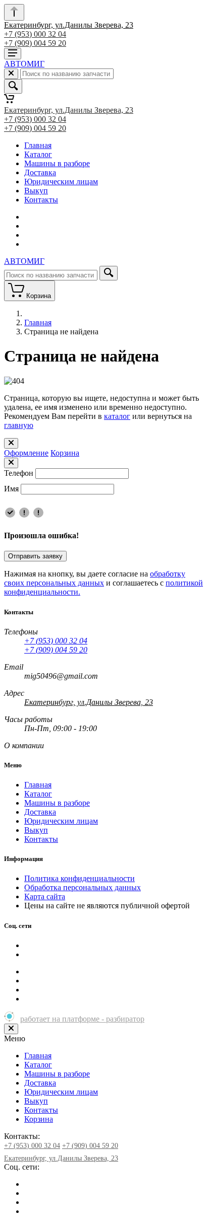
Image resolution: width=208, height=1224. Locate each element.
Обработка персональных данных (82, 887)
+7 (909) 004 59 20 (35, 43)
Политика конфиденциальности (79, 878)
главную (18, 425)
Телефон (18, 473)
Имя (11, 488)
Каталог (38, 154)
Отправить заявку (35, 556)
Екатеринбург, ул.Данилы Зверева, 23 (68, 25)
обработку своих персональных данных (94, 578)
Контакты (41, 199)
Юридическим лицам (61, 181)
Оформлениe (26, 453)
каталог (117, 416)
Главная (37, 145)
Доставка (40, 172)
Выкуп (36, 190)
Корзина (64, 453)
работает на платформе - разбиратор (82, 1019)
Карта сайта (44, 896)
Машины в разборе (57, 163)
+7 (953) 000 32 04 (35, 34)
